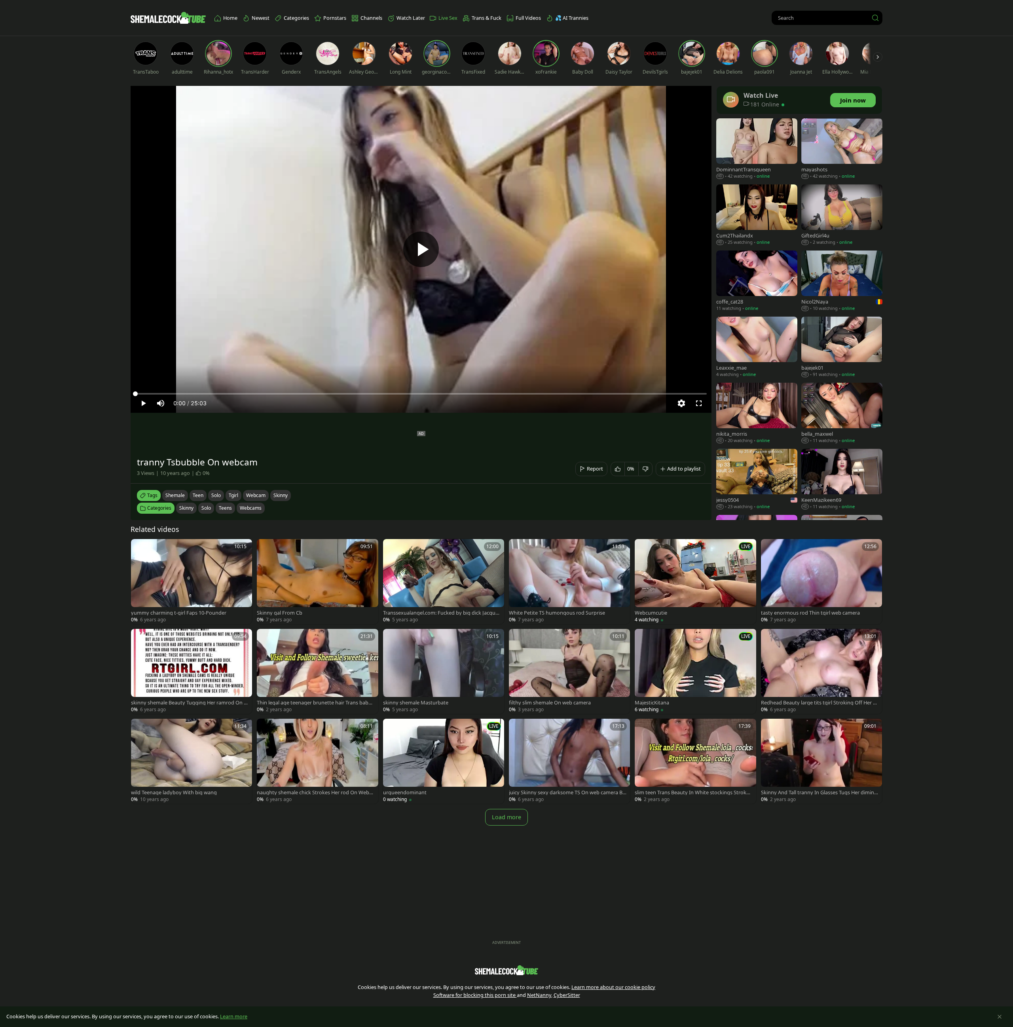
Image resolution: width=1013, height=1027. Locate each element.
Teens (225, 508)
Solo (206, 508)
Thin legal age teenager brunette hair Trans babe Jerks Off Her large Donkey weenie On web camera (315, 702)
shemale (175, 495)
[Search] (875, 18)
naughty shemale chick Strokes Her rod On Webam (314, 792)
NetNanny (539, 995)
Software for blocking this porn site (475, 995)
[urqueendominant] (443, 761)
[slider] (421, 394)
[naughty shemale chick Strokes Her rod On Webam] (317, 761)
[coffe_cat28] (756, 282)
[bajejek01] (841, 348)
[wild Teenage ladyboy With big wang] (191, 761)
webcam (256, 495)
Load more (506, 817)
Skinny (186, 508)
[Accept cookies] (999, 1017)
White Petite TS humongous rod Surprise (557, 612)
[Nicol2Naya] (841, 282)
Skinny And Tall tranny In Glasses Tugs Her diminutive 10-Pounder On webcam (819, 792)
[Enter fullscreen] (699, 403)
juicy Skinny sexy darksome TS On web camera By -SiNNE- (567, 792)
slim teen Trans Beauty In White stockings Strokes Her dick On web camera (693, 792)
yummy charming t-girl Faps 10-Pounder (178, 612)
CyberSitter (567, 995)
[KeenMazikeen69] (841, 480)
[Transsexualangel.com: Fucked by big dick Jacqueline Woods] (443, 581)
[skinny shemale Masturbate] (443, 671)
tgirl (233, 495)
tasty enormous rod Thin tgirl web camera (810, 612)
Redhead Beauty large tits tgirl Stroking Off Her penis (820, 702)
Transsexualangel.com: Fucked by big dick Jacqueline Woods (442, 612)
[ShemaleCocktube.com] (168, 18)
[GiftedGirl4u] (841, 215)
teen (198, 495)
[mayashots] (841, 149)
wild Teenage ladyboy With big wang (174, 792)
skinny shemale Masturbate (415, 702)
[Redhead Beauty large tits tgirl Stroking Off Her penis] (821, 671)
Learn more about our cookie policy (613, 987)
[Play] (421, 249)
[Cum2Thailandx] (756, 215)
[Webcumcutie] (695, 581)
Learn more (233, 1016)
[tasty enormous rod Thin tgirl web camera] (821, 581)
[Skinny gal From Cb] (317, 581)
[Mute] (161, 403)
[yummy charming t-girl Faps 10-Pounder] (191, 581)
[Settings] (681, 403)
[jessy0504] (756, 480)
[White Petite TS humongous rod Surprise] (569, 581)
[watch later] (140, 548)
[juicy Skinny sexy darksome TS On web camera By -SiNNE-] (569, 761)
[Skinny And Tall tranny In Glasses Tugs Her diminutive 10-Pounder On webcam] (821, 761)
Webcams (251, 508)
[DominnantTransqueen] (756, 149)
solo (216, 495)
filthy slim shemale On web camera (550, 702)
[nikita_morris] (756, 414)
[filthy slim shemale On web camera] (569, 671)
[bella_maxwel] (841, 414)
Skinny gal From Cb (279, 612)
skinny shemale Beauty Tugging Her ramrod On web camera (189, 702)
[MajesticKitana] (695, 671)
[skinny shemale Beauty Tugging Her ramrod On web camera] (191, 671)
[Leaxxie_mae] (756, 348)
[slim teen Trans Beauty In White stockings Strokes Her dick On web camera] (695, 761)
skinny (280, 495)
